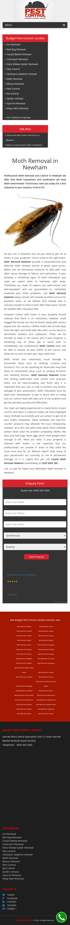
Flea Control (13, 69)
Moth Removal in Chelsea (24, 636)
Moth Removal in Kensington (46, 663)
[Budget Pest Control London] (35, 10)
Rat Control (13, 93)
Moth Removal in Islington (24, 663)
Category (8, 529)
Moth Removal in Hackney (24, 649)
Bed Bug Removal (16, 49)
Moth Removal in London (46, 713)
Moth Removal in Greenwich (46, 645)
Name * (8, 496)
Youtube (11, 905)
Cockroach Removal (17, 59)
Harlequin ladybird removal (22, 73)
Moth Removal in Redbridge (24, 686)
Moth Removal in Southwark (24, 691)
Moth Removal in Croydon (46, 636)
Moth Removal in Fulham (24, 645)
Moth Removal (14, 78)
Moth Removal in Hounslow (46, 658)
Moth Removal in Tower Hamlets (24, 695)
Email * (8, 518)
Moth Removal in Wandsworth (46, 695)
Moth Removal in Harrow (24, 654)
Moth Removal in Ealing (24, 640)
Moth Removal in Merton (46, 677)
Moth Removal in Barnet (24, 713)
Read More (12, 594)
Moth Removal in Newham (21, 574)
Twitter (11, 894)
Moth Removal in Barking (24, 709)
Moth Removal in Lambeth (46, 672)
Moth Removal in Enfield (46, 640)
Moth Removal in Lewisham (24, 677)
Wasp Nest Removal (17, 108)
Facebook (12, 898)
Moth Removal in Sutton (46, 691)
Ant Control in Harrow (18, 117)
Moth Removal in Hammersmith (46, 700)
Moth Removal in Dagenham (46, 709)
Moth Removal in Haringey (46, 649)
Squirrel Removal (16, 103)
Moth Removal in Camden (46, 631)
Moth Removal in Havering (46, 654)
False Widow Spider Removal (22, 64)
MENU (8, 25)
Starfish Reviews (61, 602)
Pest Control (13, 88)
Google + (12, 908)
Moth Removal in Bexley (24, 626)
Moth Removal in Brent (46, 626)
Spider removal (15, 98)
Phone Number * (13, 507)
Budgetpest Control (24, 920)
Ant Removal (13, 44)
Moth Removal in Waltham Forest (46, 704)
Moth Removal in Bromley (24, 631)
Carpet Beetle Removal (19, 54)
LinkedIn (11, 901)
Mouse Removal (15, 83)
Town (7, 541)
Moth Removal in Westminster (24, 700)
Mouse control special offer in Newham (24, 145)
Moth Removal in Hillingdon (24, 658)
